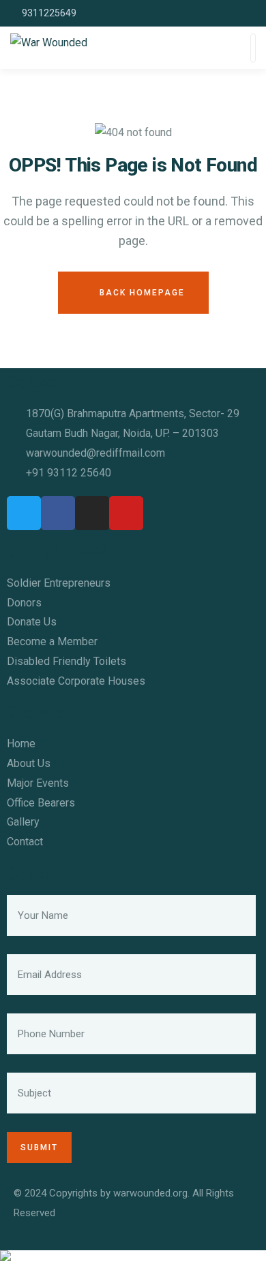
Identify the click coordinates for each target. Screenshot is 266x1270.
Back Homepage (140, 292)
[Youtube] (126, 513)
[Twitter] (24, 513)
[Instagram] (92, 513)
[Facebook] (58, 513)
